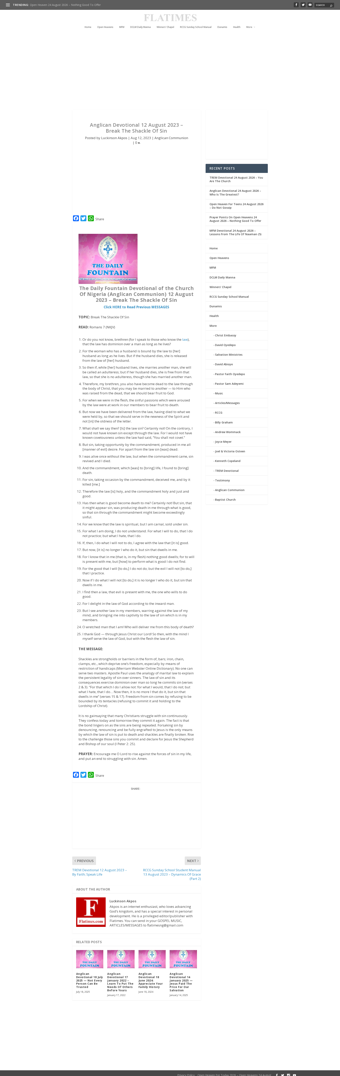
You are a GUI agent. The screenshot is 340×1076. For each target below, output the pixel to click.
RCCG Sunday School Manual (196, 27)
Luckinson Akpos (114, 138)
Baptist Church (225, 499)
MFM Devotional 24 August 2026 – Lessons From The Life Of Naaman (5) (235, 232)
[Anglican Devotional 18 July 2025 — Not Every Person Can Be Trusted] (89, 959)
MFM (121, 27)
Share (99, 219)
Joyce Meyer (223, 441)
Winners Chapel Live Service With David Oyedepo (61, 5)
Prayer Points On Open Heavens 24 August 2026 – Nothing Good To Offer (235, 219)
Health (236, 27)
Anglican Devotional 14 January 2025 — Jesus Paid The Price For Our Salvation (181, 982)
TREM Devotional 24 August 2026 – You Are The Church (236, 179)
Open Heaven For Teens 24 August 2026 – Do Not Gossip (236, 205)
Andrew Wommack (228, 432)
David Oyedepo (225, 345)
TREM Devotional (227, 471)
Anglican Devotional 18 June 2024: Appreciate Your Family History (151, 980)
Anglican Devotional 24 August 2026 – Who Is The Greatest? (235, 192)
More (249, 27)
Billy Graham (224, 422)
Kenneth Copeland (227, 461)
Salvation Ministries (228, 354)
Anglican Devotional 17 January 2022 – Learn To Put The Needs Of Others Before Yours (120, 982)
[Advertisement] (162, 74)
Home (88, 27)
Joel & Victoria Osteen (230, 451)
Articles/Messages (227, 403)
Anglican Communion (171, 138)
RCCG (218, 412)
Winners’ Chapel (165, 27)
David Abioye (224, 364)
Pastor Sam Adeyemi (229, 384)
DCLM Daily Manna (140, 27)
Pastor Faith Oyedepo (230, 374)
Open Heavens (105, 27)
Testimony (222, 480)
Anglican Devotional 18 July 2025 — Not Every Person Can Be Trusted (89, 980)
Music (219, 393)
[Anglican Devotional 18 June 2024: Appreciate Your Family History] (152, 959)
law (185, 339)
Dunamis (222, 27)
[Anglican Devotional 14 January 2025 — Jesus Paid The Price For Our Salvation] (183, 959)
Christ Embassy (225, 335)
